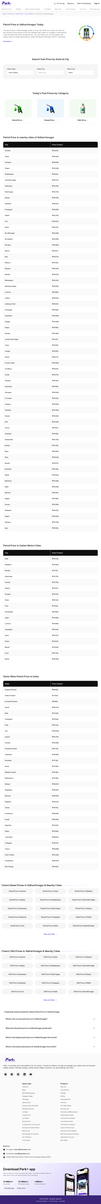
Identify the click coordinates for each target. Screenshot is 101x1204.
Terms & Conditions (41, 1201)
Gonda (7, 375)
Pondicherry (9, 813)
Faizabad (8, 410)
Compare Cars (26, 1115)
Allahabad (8, 510)
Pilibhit (7, 215)
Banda (7, 475)
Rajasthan (8, 825)
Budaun (7, 445)
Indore (7, 641)
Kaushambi (8, 316)
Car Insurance (65, 1090)
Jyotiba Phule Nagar (11, 339)
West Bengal (9, 866)
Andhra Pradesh (10, 695)
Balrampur (8, 481)
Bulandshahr (9, 439)
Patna (7, 635)
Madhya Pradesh (10, 772)
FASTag (63, 1096)
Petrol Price (19, 14)
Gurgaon (8, 594)
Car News (25, 1112)
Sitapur (7, 168)
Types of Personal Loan (67, 1127)
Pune (6, 606)
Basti (6, 457)
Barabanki (8, 469)
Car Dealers (25, 1118)
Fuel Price (11, 14)
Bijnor (7, 451)
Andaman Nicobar (11, 689)
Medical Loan (26, 1131)
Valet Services (26, 1102)
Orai (6, 221)
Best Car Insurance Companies (70, 1134)
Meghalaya (8, 790)
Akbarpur (8, 522)
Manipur (7, 784)
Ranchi (7, 659)
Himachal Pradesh (11, 748)
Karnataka (8, 760)
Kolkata (7, 588)
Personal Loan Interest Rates (30, 1127)
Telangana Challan (27, 1096)
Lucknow (8, 292)
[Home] (6, 3)
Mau (6, 257)
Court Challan (26, 1140)
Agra (6, 528)
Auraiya (7, 504)
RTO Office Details (66, 1105)
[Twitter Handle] (18, 1074)
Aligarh (7, 516)
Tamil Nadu (8, 837)
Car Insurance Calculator (68, 1118)
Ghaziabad (8, 386)
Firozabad (8, 398)
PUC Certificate (26, 1137)
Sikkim (7, 831)
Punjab (7, 819)
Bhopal (7, 647)
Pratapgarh (8, 209)
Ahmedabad (9, 612)
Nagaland (8, 802)
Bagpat (7, 498)
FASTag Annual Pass (28, 1109)
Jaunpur (7, 351)
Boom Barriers (26, 1121)
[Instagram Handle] (5, 1074)
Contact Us (25, 1087)
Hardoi (7, 357)
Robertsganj (9, 192)
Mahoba (7, 274)
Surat (6, 653)
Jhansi (7, 345)
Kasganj (7, 321)
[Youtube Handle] (30, 1074)
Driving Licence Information (30, 1105)
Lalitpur (7, 298)
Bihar (6, 713)
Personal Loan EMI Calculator (69, 1112)
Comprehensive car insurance (31, 1124)
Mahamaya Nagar (10, 286)
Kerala (7, 766)
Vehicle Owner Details (67, 1115)
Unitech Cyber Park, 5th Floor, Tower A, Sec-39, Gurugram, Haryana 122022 (29, 1157)
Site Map (62, 1201)
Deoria (7, 428)
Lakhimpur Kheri (10, 304)
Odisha (7, 807)
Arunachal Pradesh (11, 701)
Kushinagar (8, 310)
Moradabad (9, 239)
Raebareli (8, 203)
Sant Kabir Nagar (10, 180)
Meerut (7, 251)
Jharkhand (8, 754)
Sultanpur (8, 162)
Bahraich (8, 492)
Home (4, 14)
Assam (7, 707)
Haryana (7, 743)
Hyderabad (8, 576)
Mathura (7, 262)
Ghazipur (8, 380)
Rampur (7, 198)
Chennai (7, 582)
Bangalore (8, 564)
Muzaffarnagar (10, 233)
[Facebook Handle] (11, 1074)
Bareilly (7, 463)
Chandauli (8, 433)
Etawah (7, 416)
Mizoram (8, 796)
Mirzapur (8, 245)
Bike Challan (64, 1140)
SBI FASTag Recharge (28, 1093)
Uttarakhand (9, 861)
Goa (6, 731)
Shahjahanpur (9, 174)
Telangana (8, 843)
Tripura (7, 849)
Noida (7, 227)
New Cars (63, 1087)
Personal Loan (65, 1109)
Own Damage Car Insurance (30, 1134)
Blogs (24, 1090)
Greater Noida (9, 363)
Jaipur (7, 618)
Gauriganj (8, 392)
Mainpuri (8, 268)
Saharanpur (9, 186)
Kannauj (7, 333)
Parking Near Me (65, 1099)
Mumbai (7, 570)
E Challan (63, 1093)
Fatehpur (8, 404)
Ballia (6, 487)
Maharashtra (9, 778)
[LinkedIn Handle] (24, 1074)
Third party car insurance (68, 1124)
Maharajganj (9, 280)
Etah (6, 422)
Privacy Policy (54, 1201)
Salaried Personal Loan (67, 1137)
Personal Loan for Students (68, 1131)
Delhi (6, 559)
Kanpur (7, 327)
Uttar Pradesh (29, 14)
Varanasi (8, 150)
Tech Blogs (25, 1099)
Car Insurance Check (67, 1121)
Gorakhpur (8, 369)
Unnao (7, 156)
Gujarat (7, 737)
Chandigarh (8, 629)
